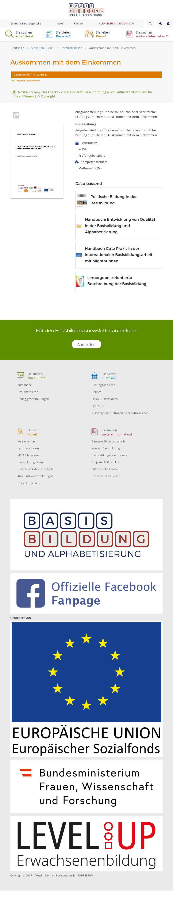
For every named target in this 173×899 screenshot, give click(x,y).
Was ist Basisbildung (106, 448)
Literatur (97, 406)
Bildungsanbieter (103, 385)
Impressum (85, 875)
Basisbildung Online (31, 462)
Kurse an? (63, 34)
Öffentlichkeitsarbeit (106, 469)
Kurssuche (25, 385)
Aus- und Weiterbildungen (35, 476)
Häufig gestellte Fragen (33, 399)
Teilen (16, 115)
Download (29, 75)
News (60, 23)
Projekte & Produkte (106, 462)
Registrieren (169, 23)
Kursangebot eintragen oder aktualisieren (120, 413)
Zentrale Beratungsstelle (26, 23)
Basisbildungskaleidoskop (109, 455)
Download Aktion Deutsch (35, 469)
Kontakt (78, 23)
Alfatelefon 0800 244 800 (116, 23)
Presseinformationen (106, 476)
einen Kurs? (24, 34)
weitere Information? (152, 34)
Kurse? (103, 34)
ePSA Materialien (29, 455)
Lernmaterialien (28, 448)
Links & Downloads (105, 399)
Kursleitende (26, 441)
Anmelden (161, 23)
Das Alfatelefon (28, 392)
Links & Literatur (29, 483)
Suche (150, 23)
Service (96, 392)
